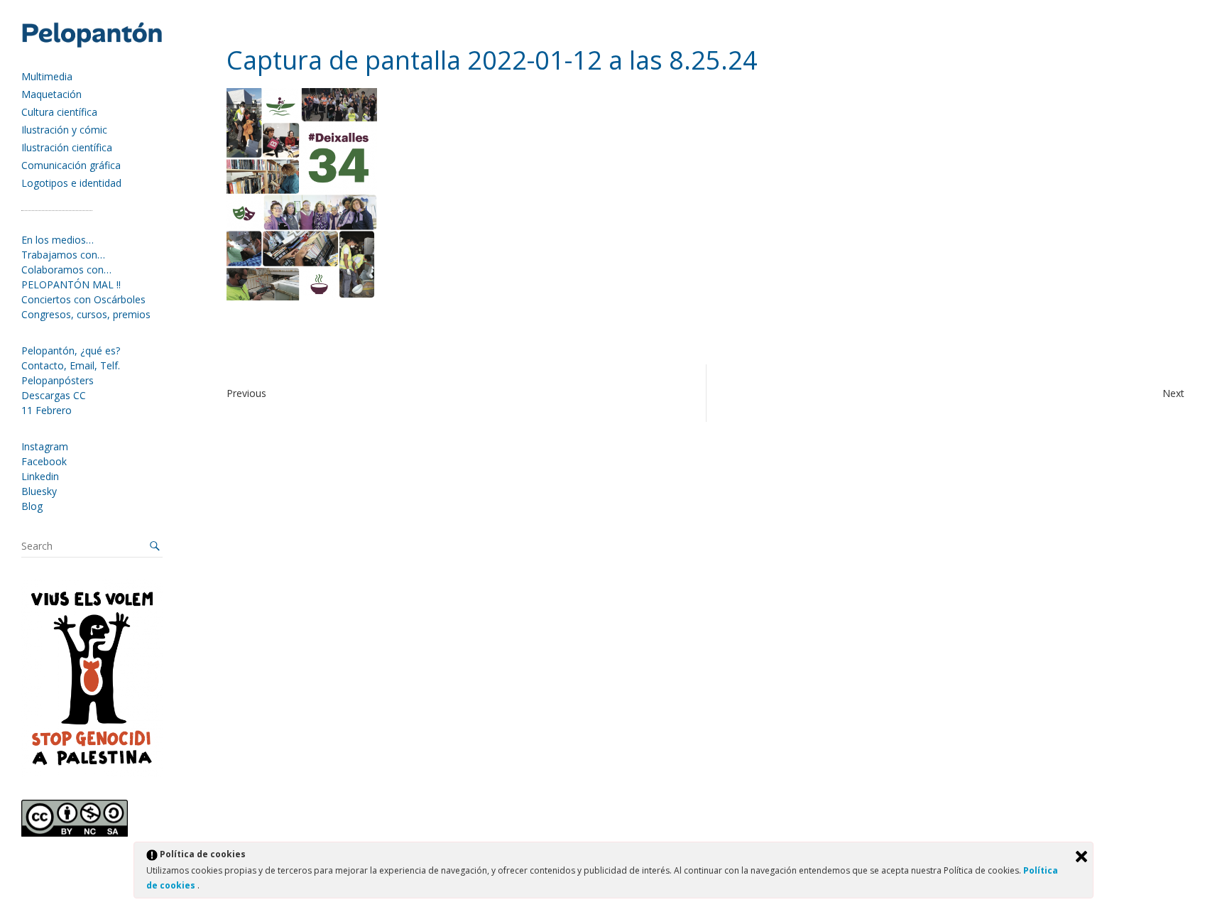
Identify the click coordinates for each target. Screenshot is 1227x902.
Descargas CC (53, 395)
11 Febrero (46, 410)
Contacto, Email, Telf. (70, 365)
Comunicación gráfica (71, 165)
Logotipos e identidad (71, 183)
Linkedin (40, 476)
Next (1173, 393)
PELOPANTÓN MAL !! (71, 284)
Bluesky (39, 491)
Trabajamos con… (63, 254)
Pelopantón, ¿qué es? (70, 350)
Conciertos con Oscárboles (83, 299)
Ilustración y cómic (64, 129)
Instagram (44, 446)
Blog (32, 506)
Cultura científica (59, 112)
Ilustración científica (66, 147)
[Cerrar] (1081, 856)
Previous (246, 393)
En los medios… (57, 239)
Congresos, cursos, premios (86, 314)
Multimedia (46, 76)
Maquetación (51, 94)
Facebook (44, 461)
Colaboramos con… (66, 269)
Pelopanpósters (57, 380)
